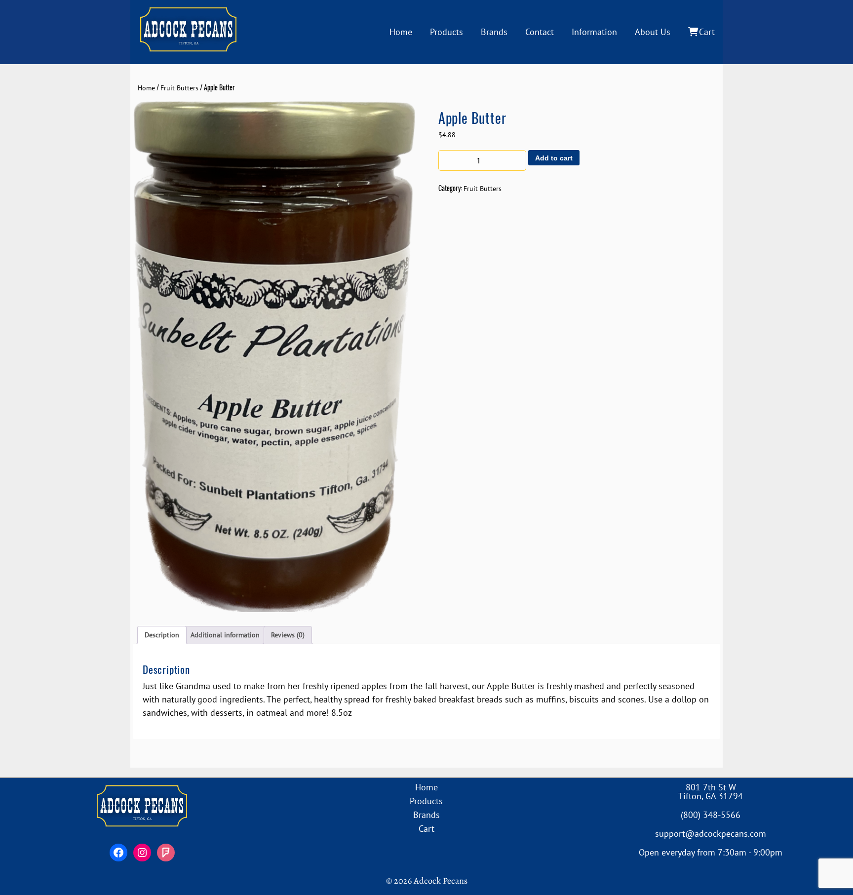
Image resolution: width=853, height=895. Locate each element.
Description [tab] (162, 634)
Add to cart (554, 158)
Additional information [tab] (225, 634)
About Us (652, 32)
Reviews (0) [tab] (288, 634)
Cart (707, 32)
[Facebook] (118, 852)
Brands (494, 32)
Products (446, 32)
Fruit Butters (179, 87)
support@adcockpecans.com (710, 833)
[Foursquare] (166, 852)
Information (594, 32)
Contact (539, 32)
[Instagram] (142, 852)
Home (400, 32)
